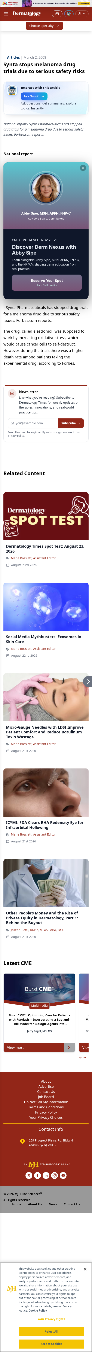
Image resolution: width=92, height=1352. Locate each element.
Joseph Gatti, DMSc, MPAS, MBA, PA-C (37, 930)
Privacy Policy (46, 1112)
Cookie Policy (38, 1310)
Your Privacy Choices (46, 1117)
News (53, 1204)
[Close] (85, 1269)
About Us (35, 1204)
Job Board (46, 1096)
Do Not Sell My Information (46, 1102)
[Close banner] (86, 6)
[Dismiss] (83, 168)
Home (16, 1204)
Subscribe (68, 423)
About (46, 1081)
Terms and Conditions (46, 1107)
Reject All (51, 1332)
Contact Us (46, 1091)
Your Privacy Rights (51, 1319)
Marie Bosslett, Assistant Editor (33, 558)
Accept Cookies (51, 1344)
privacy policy (16, 436)
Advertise (46, 1086)
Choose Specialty (41, 26)
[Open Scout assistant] (69, 13)
